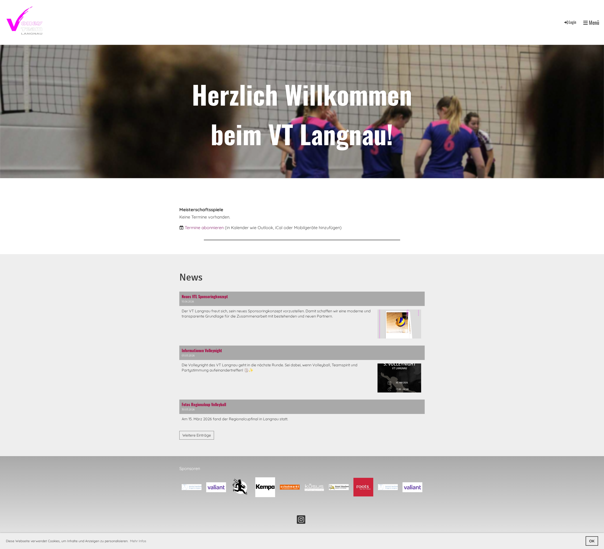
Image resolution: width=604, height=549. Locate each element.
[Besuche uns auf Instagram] (301, 520)
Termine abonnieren (204, 227)
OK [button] (592, 541)
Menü (593, 22)
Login (572, 22)
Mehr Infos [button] (138, 541)
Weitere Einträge (196, 435)
